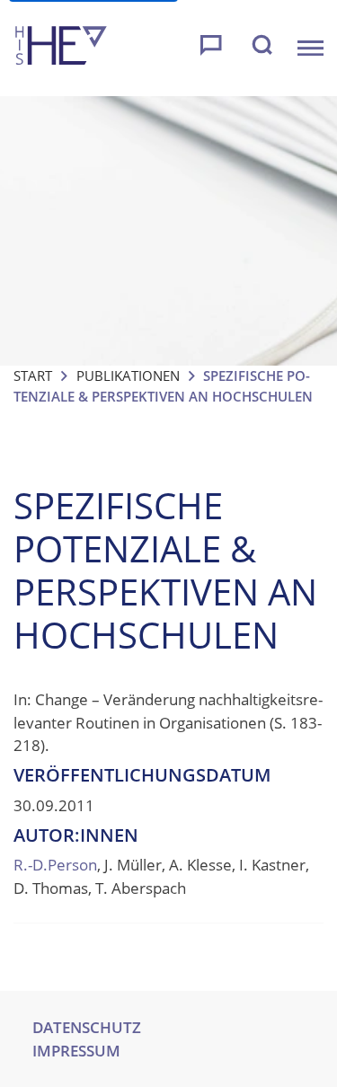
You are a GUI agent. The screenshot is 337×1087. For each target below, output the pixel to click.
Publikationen (128, 375)
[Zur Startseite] (61, 48)
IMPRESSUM (76, 1050)
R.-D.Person (55, 864)
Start (32, 375)
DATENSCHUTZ (86, 1027)
